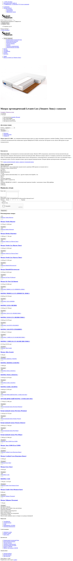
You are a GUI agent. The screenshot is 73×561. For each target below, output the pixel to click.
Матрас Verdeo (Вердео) (8, 221)
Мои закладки (6, 556)
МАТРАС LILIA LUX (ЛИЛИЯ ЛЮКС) (13, 317)
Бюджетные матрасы (11, 42)
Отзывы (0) (6, 135)
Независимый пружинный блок (14, 39)
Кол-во (2, 129)
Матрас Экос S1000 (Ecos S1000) (11, 445)
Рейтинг (3, 199)
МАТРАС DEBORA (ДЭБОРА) (10, 363)
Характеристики (7, 134)
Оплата (5, 48)
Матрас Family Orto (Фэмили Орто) (12, 489)
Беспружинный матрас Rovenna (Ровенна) (14, 410)
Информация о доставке (9, 525)
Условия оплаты (7, 522)
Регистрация (9, 9)
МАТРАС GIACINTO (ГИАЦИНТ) (11, 329)
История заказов (7, 554)
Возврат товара (7, 533)
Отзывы (5, 52)
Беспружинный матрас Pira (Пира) (11, 434)
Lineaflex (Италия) (15, 117)
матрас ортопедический (9, 162)
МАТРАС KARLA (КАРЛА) (9, 387)
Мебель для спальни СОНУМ (10, 548)
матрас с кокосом (20, 162)
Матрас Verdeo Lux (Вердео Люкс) (11, 245)
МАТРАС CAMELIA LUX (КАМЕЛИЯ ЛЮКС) (15, 341)
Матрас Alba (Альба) (7, 352)
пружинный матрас (29, 162)
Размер (2, 127)
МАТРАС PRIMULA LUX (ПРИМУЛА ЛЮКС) (15, 293)
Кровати (8, 44)
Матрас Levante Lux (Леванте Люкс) (12, 57)
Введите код (5, 202)
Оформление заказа (11, 11)
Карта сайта (6, 534)
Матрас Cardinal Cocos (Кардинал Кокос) (13, 456)
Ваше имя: (3, 191)
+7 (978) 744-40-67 (7, 1)
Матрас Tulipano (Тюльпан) (9, 500)
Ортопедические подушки (12, 47)
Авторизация (9, 10)
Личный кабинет (7, 8)
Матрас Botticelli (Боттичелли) (10, 269)
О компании (6, 6)
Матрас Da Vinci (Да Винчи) (9, 281)
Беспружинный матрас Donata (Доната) (13, 422)
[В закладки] (1, 360)
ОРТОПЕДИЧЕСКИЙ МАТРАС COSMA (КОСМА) (17, 398)
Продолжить (3, 210)
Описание (5, 133)
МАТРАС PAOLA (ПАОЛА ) (9, 374)
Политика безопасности (9, 526)
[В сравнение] (2, 360)
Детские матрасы (10, 43)
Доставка (5, 50)
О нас (4, 524)
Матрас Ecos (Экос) (7, 467)
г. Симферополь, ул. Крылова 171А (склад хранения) (16, 4)
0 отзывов (3, 112)
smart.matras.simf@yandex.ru (10, 3)
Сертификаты (6, 51)
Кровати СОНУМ (7, 546)
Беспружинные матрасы (12, 41)
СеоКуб (15, 559)
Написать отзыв (10, 112)
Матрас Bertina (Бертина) (8, 233)
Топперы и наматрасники (12, 46)
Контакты (5, 53)
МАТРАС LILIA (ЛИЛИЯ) (9, 305)
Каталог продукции (8, 38)
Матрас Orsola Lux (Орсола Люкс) (11, 257)
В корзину (3, 130)
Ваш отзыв (3, 197)
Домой (5, 56)
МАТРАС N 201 (5, 479)
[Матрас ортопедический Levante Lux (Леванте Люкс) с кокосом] (24, 105)
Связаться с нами (7, 532)
